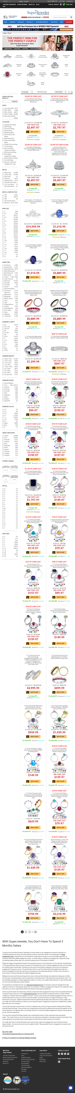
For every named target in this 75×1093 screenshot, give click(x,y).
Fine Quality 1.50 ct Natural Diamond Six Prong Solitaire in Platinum (33, 201)
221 (35, 932)
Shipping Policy (26, 1057)
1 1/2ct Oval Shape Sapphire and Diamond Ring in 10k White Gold (33, 246)
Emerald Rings (8, 160)
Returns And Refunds (28, 1059)
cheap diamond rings (30, 993)
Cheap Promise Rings (10, 144)
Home (5, 33)
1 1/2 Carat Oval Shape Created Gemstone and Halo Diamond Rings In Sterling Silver (59, 795)
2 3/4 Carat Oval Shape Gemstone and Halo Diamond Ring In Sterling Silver (59, 428)
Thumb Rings (8, 146)
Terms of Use (25, 1065)
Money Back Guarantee (10, 1057)
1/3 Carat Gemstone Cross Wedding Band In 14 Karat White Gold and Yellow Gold (59, 657)
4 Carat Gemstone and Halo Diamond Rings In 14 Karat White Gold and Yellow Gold (59, 887)
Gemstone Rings (9, 128)
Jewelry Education (45, 1053)
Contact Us (24, 1053)
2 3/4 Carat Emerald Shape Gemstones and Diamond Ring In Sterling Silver (59, 383)
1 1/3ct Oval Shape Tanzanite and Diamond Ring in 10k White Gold (59, 201)
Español (26, 1)
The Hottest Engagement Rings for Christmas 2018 (18, 1034)
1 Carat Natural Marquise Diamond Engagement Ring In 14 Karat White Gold (33, 148)
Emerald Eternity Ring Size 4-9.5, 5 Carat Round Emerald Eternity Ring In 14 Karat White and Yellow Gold (59, 247)
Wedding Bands (9, 132)
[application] (71, 1088)
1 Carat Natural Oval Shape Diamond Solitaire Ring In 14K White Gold (33, 100)
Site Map (24, 1069)
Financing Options (8, 1059)
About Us (6, 1063)
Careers (23, 1071)
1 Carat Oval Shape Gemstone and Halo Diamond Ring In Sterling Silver (59, 521)
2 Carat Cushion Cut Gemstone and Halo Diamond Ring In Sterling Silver (33, 566)
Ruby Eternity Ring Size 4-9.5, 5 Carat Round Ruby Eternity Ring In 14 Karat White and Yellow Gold (33, 293)
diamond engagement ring (35, 985)
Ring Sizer (43, 1059)
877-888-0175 (53, 1)
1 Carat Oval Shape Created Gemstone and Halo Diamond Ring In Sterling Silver (33, 383)
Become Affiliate (26, 1067)
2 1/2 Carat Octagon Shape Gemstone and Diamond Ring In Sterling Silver (33, 750)
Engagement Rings (10, 125)
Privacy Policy (25, 1061)
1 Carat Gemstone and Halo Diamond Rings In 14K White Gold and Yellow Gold (59, 707)
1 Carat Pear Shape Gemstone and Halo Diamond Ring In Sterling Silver (59, 610)
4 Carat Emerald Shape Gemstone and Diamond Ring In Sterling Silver (33, 428)
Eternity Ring (8, 130)
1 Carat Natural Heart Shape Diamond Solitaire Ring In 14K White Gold (59, 100)
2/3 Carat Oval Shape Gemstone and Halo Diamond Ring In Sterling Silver (59, 472)
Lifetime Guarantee (9, 1055)
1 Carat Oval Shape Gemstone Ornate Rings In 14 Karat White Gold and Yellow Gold (33, 707)
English (21, 1)
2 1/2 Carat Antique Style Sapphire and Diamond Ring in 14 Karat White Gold (33, 472)
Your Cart (69, 4)
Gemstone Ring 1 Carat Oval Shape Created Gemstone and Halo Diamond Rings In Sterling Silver (59, 842)
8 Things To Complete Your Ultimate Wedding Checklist (19, 1038)
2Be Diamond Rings (10, 152)
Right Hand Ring (9, 138)
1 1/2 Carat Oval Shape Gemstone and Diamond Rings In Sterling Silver (59, 750)
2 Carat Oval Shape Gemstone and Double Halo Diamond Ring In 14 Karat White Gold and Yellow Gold (33, 842)
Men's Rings (8, 127)
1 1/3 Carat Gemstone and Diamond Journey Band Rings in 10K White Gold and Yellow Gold (33, 795)
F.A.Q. (23, 1055)
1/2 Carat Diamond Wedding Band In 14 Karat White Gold (59, 337)
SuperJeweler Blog (64, 1058)
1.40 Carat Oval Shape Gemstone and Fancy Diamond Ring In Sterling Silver (33, 611)
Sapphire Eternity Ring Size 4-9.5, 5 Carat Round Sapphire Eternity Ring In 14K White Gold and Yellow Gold (59, 293)
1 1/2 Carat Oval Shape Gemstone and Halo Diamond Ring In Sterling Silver (33, 521)
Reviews (5, 1061)
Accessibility (25, 1063)
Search (15, 101)
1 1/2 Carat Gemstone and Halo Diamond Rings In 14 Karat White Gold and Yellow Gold (33, 888)
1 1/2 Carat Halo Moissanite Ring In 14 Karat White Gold (33, 337)
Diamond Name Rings (11, 158)
